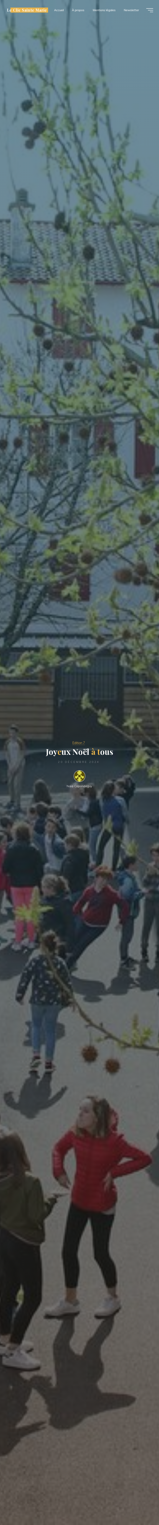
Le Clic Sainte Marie (27, 10)
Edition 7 (78, 743)
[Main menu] (149, 10)
